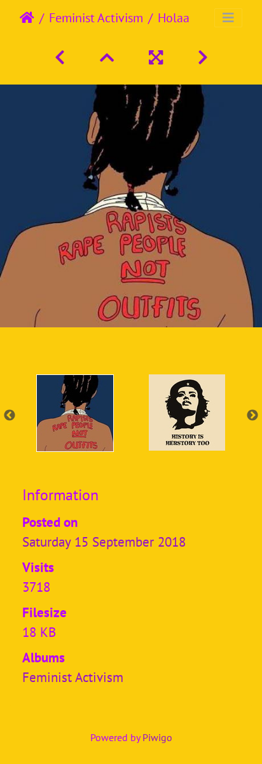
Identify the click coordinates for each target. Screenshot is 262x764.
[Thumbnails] (109, 57)
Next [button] (252, 415)
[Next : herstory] (203, 57)
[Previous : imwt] (62, 57)
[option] (75, 413)
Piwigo (157, 737)
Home (27, 17)
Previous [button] (9, 415)
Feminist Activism (96, 18)
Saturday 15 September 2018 (104, 541)
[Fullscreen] (158, 57)
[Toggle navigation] (228, 17)
